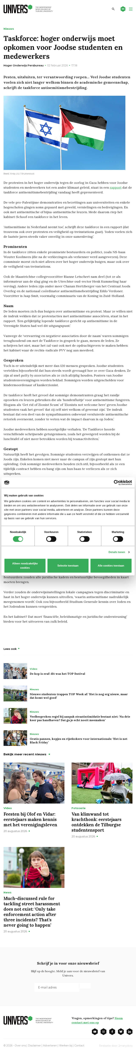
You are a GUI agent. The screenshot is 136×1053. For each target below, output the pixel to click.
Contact (79, 1045)
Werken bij (65, 1045)
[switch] (51, 539)
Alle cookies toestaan (111, 565)
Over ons (20, 1045)
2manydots (125, 1045)
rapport (115, 187)
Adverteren (50, 1045)
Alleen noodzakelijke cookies (25, 565)
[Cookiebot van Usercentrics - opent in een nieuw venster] (116, 482)
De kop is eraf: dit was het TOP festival (57, 673)
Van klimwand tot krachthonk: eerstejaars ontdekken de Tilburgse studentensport (96, 822)
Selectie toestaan (68, 565)
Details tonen (117, 552)
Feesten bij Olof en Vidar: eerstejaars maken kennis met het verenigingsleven (30, 819)
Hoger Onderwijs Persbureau (24, 65)
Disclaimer (34, 1045)
